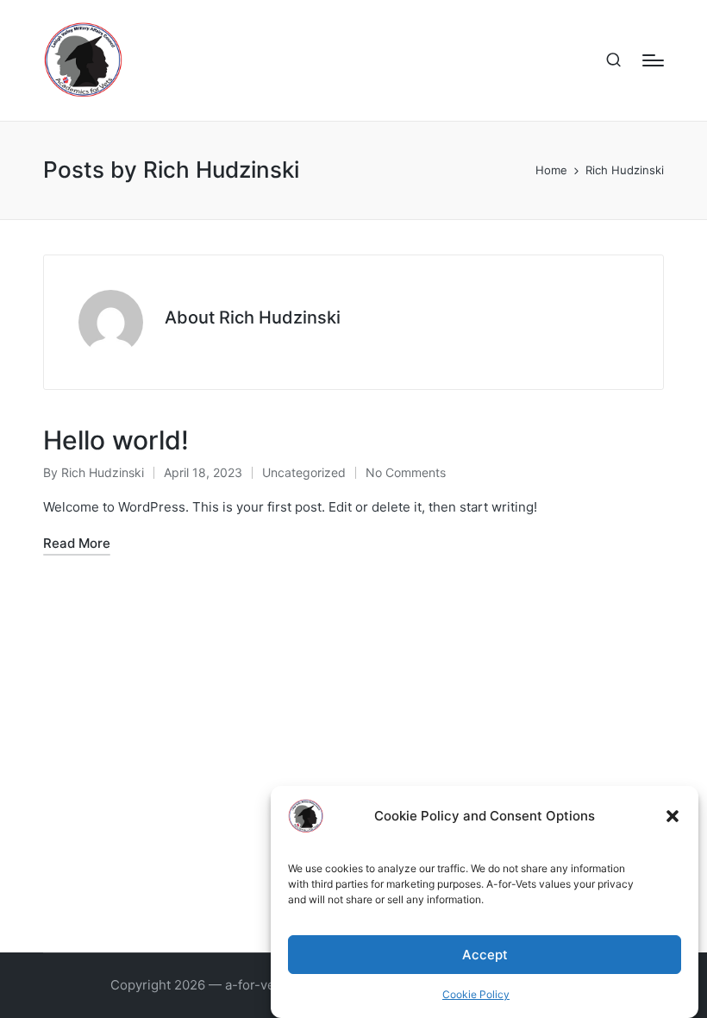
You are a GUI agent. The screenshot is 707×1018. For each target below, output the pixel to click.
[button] (672, 816)
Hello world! (116, 440)
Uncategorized (304, 472)
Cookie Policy (476, 994)
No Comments (406, 472)
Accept (485, 954)
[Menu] (653, 60)
